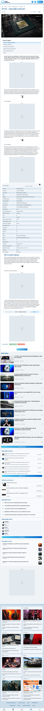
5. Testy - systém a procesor (8, 50)
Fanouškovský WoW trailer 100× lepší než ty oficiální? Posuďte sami (31, 628)
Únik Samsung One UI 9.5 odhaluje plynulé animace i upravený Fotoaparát (32, 699)
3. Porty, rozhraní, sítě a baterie (8, 46)
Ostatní (10, 6)
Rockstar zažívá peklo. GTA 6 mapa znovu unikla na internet (15, 548)
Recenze (5, 6)
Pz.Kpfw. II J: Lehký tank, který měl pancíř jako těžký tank (32, 672)
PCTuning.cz (5, 558)
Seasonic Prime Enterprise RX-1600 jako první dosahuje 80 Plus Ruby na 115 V (28, 411)
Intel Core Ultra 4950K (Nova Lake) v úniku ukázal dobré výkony (27, 366)
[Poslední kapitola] (40, 312)
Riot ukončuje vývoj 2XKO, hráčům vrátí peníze (10, 671)
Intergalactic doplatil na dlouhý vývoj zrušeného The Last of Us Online (11, 699)
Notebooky (21, 6)
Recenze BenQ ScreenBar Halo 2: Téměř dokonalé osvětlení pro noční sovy (27, 402)
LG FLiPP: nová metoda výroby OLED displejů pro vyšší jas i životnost (28, 357)
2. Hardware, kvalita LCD (7, 44)
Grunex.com (5, 549)
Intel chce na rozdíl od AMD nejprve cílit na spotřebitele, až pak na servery (25, 429)
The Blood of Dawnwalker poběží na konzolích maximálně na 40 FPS (10, 696)
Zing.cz (4, 553)
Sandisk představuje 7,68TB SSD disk (8, 648)
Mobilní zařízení (15, 6)
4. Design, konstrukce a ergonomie (9, 48)
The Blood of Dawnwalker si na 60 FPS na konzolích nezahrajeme (16, 543)
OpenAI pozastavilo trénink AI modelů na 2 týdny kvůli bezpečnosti (28, 384)
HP (24, 6)
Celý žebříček (22, 537)
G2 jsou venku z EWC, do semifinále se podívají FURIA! (10, 628)
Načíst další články (22, 446)
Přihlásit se (40, 1)
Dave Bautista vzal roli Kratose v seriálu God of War (32, 649)
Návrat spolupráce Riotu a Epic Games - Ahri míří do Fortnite (11, 674)
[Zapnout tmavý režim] (35, 2)
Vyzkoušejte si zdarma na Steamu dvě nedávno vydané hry (14, 552)
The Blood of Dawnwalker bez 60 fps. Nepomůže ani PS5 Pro (32, 625)
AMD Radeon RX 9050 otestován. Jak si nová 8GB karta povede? (28, 438)
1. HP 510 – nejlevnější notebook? (9, 42)
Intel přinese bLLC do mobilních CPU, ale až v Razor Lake (27, 393)
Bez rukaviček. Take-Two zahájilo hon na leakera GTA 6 (32, 621)
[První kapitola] (4, 312)
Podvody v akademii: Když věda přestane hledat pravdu (14, 557)
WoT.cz (4, 562)
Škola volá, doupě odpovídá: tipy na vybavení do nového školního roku (31, 696)
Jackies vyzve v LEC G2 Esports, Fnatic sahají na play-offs (10, 669)
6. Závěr (4, 52)
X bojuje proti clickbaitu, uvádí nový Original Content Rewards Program (27, 420)
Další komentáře (22, 475)
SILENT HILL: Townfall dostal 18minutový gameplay (32, 645)
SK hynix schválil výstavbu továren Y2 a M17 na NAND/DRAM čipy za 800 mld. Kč (26, 375)
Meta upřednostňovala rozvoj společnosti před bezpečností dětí (10, 651)
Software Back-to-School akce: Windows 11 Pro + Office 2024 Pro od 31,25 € (32, 692)
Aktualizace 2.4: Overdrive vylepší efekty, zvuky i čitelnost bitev (15, 561)
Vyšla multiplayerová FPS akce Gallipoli (30, 647)
